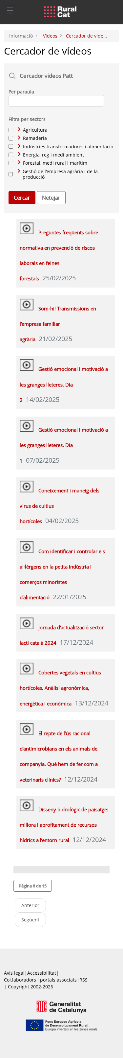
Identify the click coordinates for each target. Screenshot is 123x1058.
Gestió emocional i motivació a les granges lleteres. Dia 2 (64, 384)
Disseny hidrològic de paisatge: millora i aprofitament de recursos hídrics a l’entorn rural (64, 825)
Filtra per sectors (27, 119)
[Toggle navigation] (10, 10)
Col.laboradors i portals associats (40, 980)
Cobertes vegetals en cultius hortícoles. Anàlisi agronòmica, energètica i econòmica (60, 688)
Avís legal (14, 973)
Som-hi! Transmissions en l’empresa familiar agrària (58, 324)
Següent (30, 920)
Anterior (30, 905)
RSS (83, 980)
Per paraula (21, 92)
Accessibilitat (41, 973)
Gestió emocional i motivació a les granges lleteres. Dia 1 (64, 445)
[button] (32, 886)
